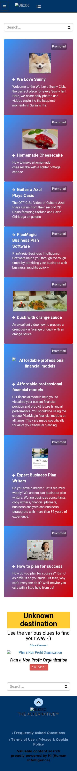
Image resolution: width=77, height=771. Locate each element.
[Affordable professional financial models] (40, 363)
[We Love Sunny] (40, 58)
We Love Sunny (31, 79)
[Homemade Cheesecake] (40, 134)
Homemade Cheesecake (40, 155)
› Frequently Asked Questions (38, 733)
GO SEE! (39, 667)
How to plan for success (40, 566)
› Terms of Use (22, 740)
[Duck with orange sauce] (40, 296)
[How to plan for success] (40, 545)
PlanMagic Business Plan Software (25, 240)
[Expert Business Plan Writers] (40, 454)
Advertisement (39, 645)
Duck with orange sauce (39, 317)
